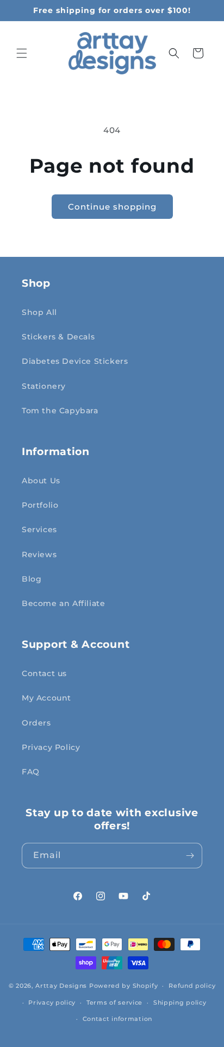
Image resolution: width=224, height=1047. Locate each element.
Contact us (44, 673)
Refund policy (192, 985)
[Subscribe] (190, 855)
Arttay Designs (61, 985)
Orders (36, 723)
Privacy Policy (51, 747)
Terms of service (114, 1002)
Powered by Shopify (123, 985)
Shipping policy (180, 1002)
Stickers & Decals (58, 337)
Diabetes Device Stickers (75, 361)
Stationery (44, 386)
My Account (46, 698)
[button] (22, 53)
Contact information (117, 1019)
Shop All (39, 312)
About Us (41, 480)
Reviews (39, 554)
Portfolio (40, 505)
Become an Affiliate (63, 603)
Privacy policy (52, 1002)
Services (39, 529)
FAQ (31, 772)
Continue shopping (112, 206)
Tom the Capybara (60, 410)
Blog (31, 579)
